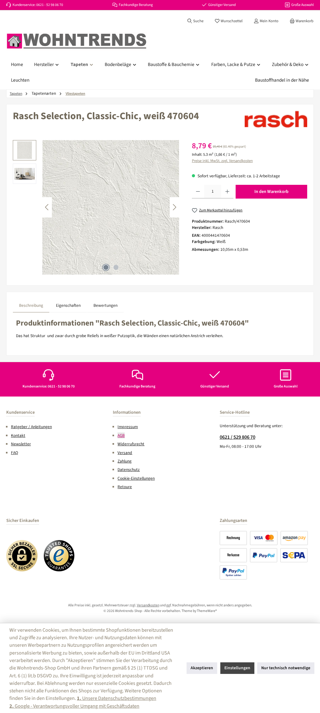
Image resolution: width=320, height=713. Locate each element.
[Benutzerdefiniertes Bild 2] (59, 555)
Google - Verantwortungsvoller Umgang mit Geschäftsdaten (74, 706)
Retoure (125, 487)
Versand (125, 453)
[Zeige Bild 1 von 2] (105, 267)
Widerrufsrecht (131, 444)
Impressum (128, 427)
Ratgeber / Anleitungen (31, 427)
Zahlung (125, 461)
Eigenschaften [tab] (68, 305)
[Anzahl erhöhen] (227, 192)
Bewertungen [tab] (105, 305)
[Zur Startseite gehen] (76, 41)
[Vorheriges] (47, 207)
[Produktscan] (136, 207)
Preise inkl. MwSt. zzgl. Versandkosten (222, 161)
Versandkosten (148, 605)
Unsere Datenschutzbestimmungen (116, 698)
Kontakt (18, 435)
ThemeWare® (207, 611)
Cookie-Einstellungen (136, 478)
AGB (121, 435)
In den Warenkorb (271, 191)
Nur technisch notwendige (285, 668)
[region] (96, 207)
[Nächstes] (174, 207)
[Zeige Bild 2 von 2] (115, 267)
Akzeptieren (202, 668)
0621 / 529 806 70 (237, 437)
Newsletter (21, 444)
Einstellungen (237, 668)
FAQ (14, 453)
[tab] (31, 305)
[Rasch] (276, 119)
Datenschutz (129, 470)
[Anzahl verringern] (198, 192)
